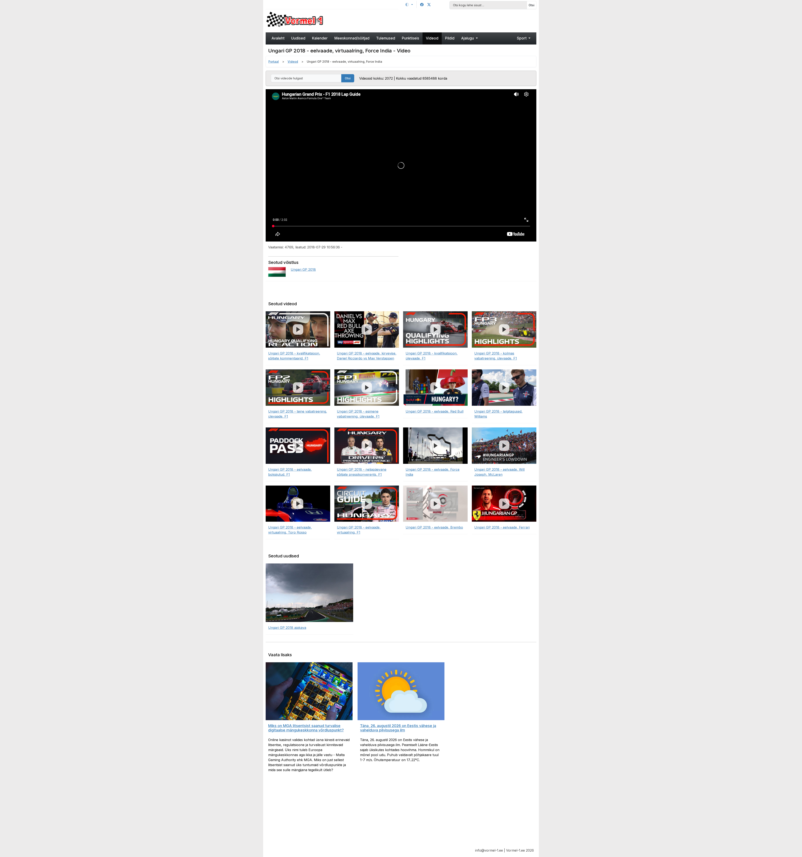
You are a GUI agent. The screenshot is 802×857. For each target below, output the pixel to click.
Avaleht (278, 38)
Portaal (273, 61)
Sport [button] (522, 38)
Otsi (531, 5)
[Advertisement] (435, 20)
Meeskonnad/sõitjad (351, 38)
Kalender (320, 38)
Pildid (449, 38)
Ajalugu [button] (468, 38)
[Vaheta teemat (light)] (409, 4)
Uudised (298, 38)
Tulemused (385, 38)
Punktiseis (410, 38)
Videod (432, 38)
